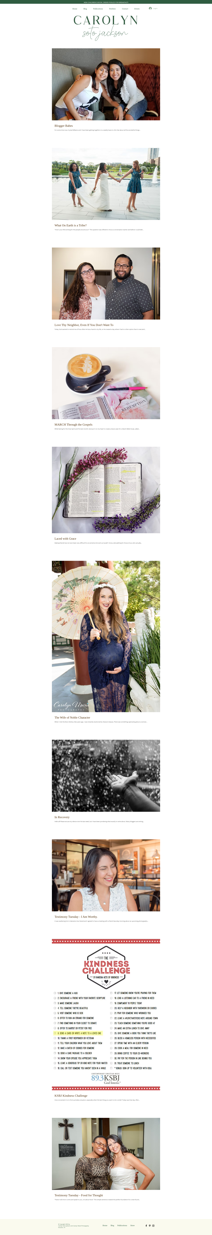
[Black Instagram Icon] (153, 1225)
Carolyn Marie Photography (81, 1226)
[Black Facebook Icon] (146, 1225)
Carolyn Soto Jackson (64, 1226)
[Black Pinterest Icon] (149, 1225)
